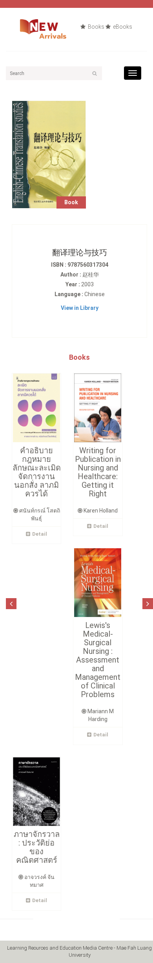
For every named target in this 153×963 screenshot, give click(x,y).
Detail (39, 534)
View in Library (79, 308)
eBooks (122, 27)
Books (95, 27)
